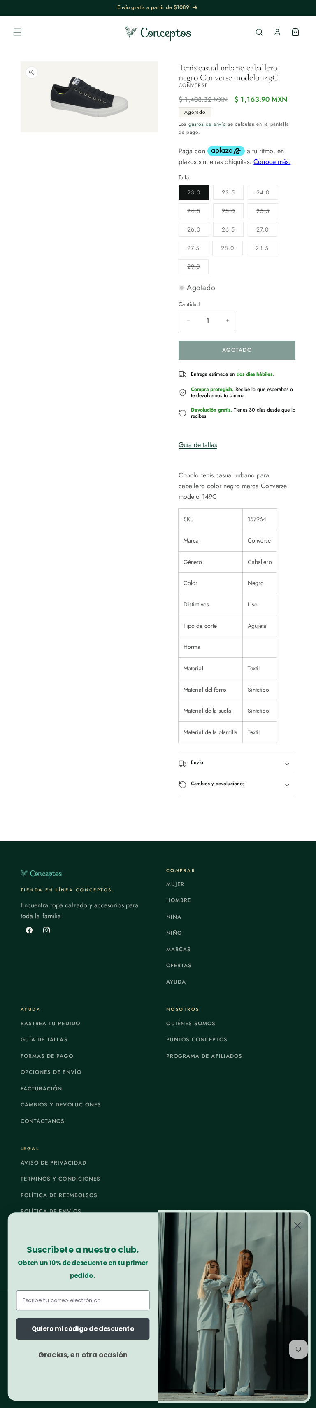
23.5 (233, 194)
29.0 (198, 268)
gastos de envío (207, 124)
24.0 (267, 194)
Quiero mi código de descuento (83, 1328)
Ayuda (176, 982)
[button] (17, 32)
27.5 (197, 249)
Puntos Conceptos (197, 1039)
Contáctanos (43, 1121)
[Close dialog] (297, 1225)
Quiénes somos (191, 1023)
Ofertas (179, 965)
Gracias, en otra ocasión (83, 1354)
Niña (173, 917)
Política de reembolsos (59, 1195)
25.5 (267, 212)
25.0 (233, 212)
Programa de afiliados (204, 1056)
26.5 (233, 231)
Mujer (175, 884)
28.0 (232, 249)
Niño (174, 933)
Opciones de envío (51, 1072)
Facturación (41, 1088)
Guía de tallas (198, 444)
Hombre (178, 900)
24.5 (198, 212)
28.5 (266, 249)
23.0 (198, 194)
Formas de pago (47, 1056)
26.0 (198, 231)
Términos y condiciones (60, 1179)
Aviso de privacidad (53, 1163)
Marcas (178, 949)
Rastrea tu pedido (50, 1023)
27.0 (266, 231)
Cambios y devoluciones (61, 1105)
